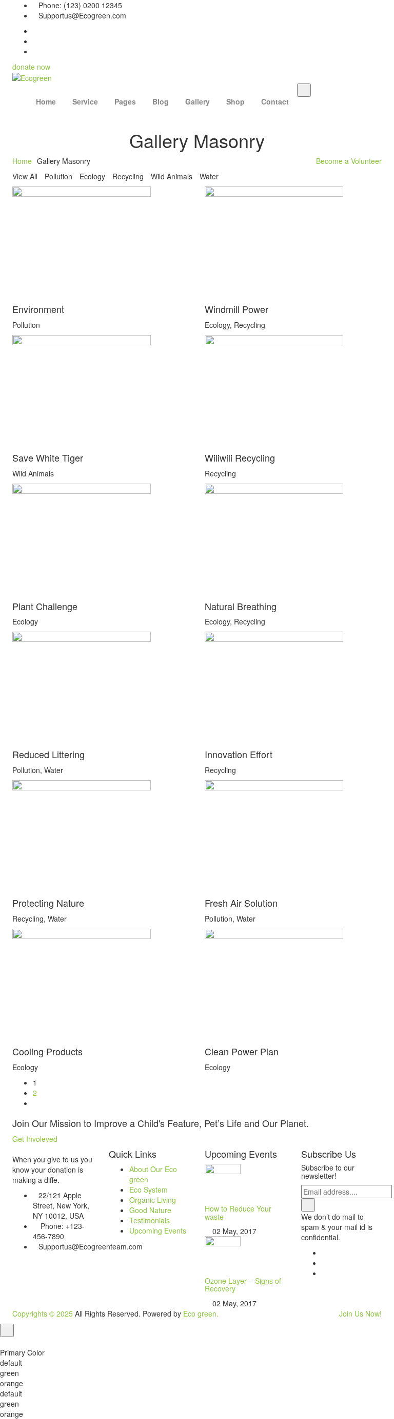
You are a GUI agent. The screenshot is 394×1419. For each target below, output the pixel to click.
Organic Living (152, 1200)
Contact (275, 101)
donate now (31, 66)
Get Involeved (34, 1139)
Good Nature (150, 1210)
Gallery (197, 101)
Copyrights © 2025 (42, 1313)
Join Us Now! (360, 1313)
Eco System (148, 1189)
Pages (125, 101)
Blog (160, 101)
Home (46, 101)
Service (85, 101)
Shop (235, 101)
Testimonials (149, 1220)
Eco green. (201, 1313)
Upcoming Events (157, 1230)
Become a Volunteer (349, 161)
